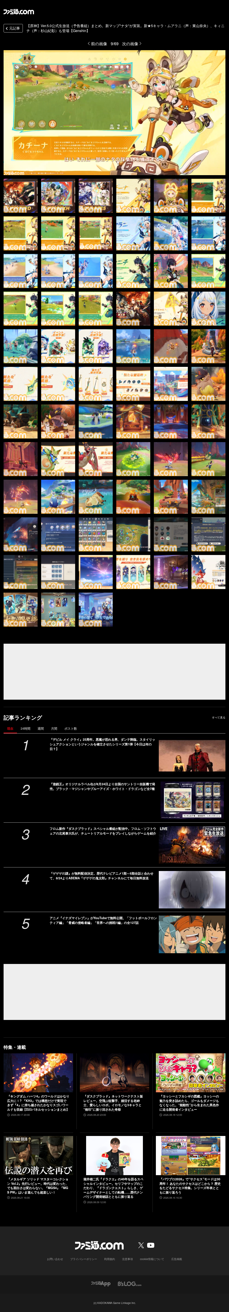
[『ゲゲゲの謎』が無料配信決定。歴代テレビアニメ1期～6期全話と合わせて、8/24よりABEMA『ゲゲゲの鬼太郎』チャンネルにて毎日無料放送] (192, 889)
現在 (10, 728)
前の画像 (99, 43)
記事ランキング (23, 717)
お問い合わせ (55, 1259)
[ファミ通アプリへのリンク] (100, 1283)
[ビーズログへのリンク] (129, 1283)
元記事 (14, 28)
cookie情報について (152, 1259)
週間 (41, 728)
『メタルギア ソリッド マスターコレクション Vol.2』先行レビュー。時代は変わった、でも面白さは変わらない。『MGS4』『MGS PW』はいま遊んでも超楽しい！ (38, 1185)
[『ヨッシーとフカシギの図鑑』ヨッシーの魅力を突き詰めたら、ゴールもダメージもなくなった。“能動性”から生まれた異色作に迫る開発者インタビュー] (190, 1073)
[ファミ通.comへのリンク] (19, 11)
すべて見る (218, 717)
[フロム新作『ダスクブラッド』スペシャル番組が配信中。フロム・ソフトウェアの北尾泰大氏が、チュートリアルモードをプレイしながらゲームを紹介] (192, 845)
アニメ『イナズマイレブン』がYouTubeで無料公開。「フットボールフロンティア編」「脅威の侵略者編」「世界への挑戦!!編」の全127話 (103, 920)
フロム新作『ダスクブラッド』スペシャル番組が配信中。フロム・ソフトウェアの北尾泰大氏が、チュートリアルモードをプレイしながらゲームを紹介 (103, 830)
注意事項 (127, 1259)
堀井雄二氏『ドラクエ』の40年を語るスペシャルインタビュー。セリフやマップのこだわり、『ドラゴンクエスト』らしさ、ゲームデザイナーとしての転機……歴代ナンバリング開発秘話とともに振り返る (113, 1188)
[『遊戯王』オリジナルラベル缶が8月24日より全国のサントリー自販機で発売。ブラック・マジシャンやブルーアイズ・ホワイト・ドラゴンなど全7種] (192, 800)
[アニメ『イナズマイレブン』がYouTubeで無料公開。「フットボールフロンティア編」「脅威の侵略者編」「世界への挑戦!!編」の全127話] (192, 934)
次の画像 (130, 43)
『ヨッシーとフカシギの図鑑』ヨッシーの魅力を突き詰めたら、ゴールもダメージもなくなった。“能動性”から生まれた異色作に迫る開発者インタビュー (189, 1103)
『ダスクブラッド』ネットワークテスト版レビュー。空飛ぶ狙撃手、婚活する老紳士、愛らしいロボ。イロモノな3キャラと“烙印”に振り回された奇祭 (113, 1103)
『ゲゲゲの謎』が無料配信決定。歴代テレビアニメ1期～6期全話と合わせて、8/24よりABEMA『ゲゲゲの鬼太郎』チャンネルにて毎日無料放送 (101, 875)
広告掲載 (176, 1259)
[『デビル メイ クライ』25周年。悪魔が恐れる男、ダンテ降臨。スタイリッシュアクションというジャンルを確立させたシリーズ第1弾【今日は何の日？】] (192, 755)
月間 (54, 728)
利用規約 (109, 1259)
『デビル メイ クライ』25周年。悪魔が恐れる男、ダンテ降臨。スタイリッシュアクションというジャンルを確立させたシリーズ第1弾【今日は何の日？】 (102, 744)
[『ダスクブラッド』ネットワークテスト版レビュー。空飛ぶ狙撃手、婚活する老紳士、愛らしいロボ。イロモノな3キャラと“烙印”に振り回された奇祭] (114, 1073)
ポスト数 (70, 728)
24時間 (25, 728)
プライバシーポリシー (83, 1259)
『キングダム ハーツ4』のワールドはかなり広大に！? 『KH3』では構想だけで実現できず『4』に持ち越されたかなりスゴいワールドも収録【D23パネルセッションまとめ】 (38, 1103)
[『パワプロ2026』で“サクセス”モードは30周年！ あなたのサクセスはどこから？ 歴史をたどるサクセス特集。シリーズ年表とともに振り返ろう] (190, 1155)
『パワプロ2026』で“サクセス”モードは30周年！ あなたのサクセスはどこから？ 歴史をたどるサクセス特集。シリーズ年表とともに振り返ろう (190, 1185)
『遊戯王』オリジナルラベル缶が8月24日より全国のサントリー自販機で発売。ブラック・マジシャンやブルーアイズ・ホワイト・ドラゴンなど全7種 (102, 786)
